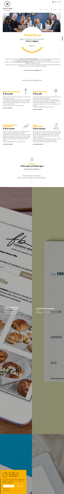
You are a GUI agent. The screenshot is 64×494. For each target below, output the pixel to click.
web (51, 9)
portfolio (55, 9)
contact (60, 9)
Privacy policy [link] (6, 490)
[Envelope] (53, 2)
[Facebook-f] (55, 2)
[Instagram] (58, 2)
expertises (46, 9)
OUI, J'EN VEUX (9, 486)
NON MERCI (19, 486)
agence (41, 9)
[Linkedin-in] (60, 2)
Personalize (6, 488)
